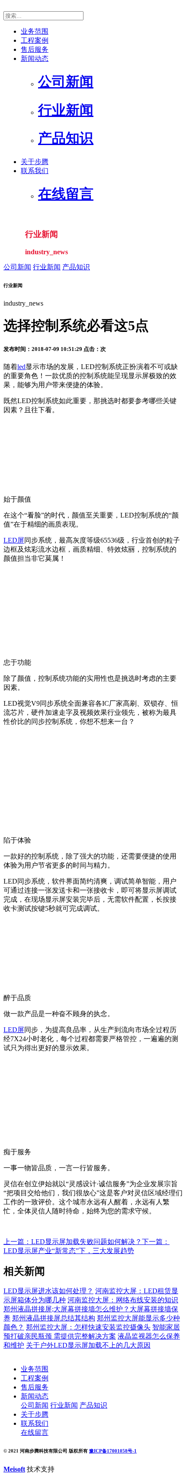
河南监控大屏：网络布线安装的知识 (122, 1300)
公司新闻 (17, 267)
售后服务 (34, 49)
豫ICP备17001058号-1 (113, 1450)
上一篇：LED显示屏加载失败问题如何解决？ (72, 1241)
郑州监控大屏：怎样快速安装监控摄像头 (88, 1327)
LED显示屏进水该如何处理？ (48, 1291)
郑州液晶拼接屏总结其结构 (53, 1318)
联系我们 (34, 170)
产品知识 (76, 267)
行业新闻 (47, 267)
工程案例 (34, 40)
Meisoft (14, 1469)
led (21, 366)
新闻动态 (34, 58)
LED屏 (13, 540)
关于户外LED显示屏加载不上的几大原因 (88, 1345)
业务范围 (34, 31)
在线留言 (34, 1432)
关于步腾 (34, 161)
